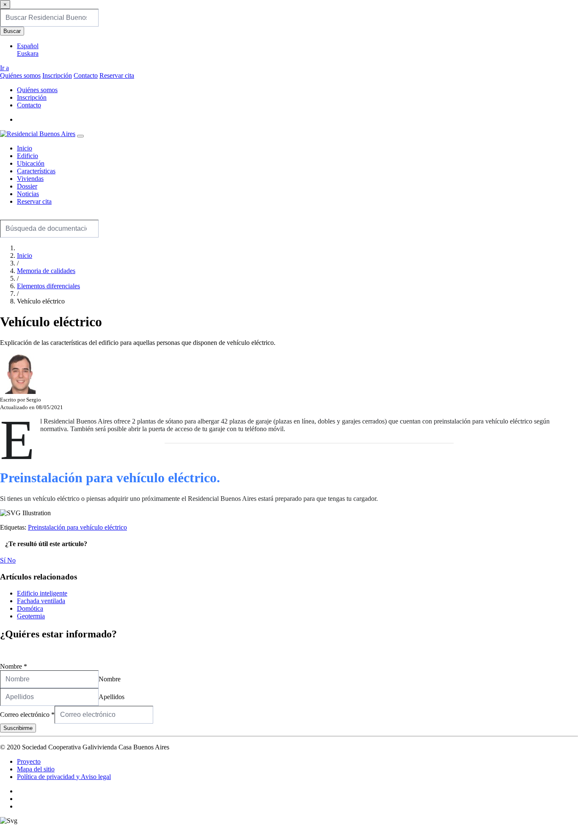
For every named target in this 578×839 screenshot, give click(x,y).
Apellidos (111, 696)
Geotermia (31, 616)
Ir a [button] (4, 67)
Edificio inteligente (42, 593)
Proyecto (29, 761)
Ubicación (30, 163)
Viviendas (30, 178)
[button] (19, 119)
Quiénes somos (20, 75)
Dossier (27, 186)
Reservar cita (116, 75)
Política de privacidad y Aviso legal (64, 776)
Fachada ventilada (41, 600)
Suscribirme (18, 728)
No (11, 560)
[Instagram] (19, 798)
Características (36, 171)
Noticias (28, 193)
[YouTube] (19, 806)
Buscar (12, 31)
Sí (3, 560)
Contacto (86, 75)
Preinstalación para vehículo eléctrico (77, 527)
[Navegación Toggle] (80, 136)
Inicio (24, 148)
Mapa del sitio (36, 769)
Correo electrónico (27, 714)
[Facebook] (19, 791)
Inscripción (57, 75)
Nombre (13, 666)
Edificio (27, 155)
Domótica (30, 608)
